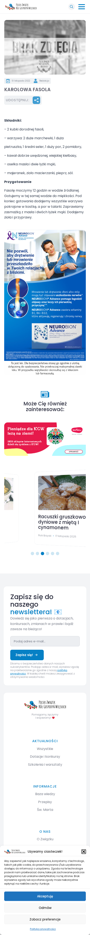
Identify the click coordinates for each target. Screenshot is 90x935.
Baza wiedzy (45, 794)
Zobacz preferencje (45, 919)
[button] (84, 852)
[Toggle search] (71, 6)
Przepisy (45, 802)
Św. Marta (45, 809)
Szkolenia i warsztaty (45, 764)
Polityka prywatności (43, 929)
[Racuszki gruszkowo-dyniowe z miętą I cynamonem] (46, 492)
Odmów (45, 908)
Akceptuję (45, 896)
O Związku (45, 839)
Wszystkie (45, 748)
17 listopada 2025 (40, 537)
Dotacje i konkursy (45, 756)
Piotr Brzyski (17, 537)
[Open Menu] (81, 6)
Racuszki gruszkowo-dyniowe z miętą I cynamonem (36, 522)
